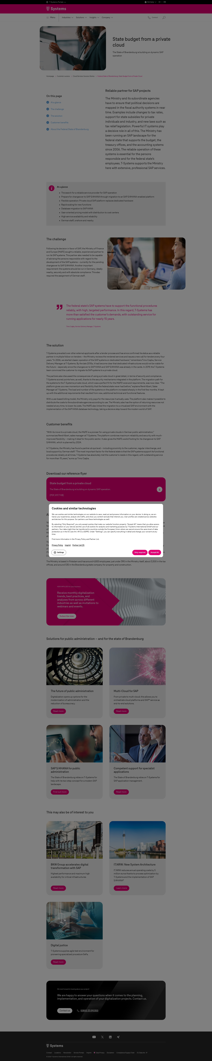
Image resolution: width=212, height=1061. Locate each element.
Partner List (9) (78, 545)
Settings (60, 552)
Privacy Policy (57, 545)
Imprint (68, 545)
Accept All (155, 552)
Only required (139, 552)
